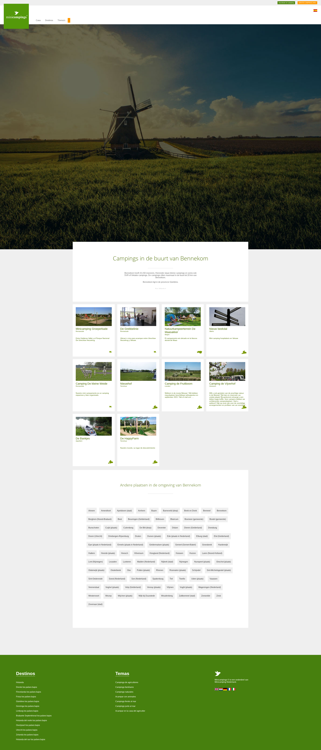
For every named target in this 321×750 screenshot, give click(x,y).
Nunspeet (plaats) (202, 562)
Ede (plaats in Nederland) (178, 536)
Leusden (113, 562)
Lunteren (127, 562)
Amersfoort (106, 511)
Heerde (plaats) (108, 553)
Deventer (162, 528)
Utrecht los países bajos (26, 730)
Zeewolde (205, 596)
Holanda (20, 682)
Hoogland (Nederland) (160, 553)
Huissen (179, 553)
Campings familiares (124, 687)
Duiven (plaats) (154, 536)
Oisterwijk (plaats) (96, 570)
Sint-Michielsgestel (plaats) (219, 570)
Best (120, 519)
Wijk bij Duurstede (147, 596)
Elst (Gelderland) (221, 536)
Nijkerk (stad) (167, 562)
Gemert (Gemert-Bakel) (185, 545)
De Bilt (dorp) (145, 528)
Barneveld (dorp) (170, 511)
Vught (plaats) (186, 587)
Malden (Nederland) (146, 562)
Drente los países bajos (26, 687)
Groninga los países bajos (27, 706)
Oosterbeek (116, 570)
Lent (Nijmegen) (95, 562)
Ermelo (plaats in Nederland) (130, 545)
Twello (182, 579)
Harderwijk (223, 545)
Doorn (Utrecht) (95, 536)
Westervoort (93, 596)
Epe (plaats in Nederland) (99, 545)
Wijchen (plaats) (125, 596)
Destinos (49, 20)
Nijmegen (183, 562)
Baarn (154, 511)
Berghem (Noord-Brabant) (99, 519)
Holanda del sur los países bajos (30, 739)
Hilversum (138, 553)
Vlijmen (170, 587)
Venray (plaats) (153, 587)
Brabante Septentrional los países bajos (34, 716)
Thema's (61, 20)
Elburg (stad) (202, 536)
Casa (38, 20)
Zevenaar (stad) (95, 604)
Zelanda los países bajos (27, 735)
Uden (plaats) (197, 579)
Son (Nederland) (138, 579)
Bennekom (221, 511)
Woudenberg (167, 596)
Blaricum (174, 519)
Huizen (192, 553)
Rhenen (159, 570)
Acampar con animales (125, 697)
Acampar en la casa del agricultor (130, 711)
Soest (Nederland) (117, 579)
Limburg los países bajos (27, 711)
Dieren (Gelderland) (193, 528)
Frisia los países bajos (26, 697)
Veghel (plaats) (112, 587)
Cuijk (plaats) (111, 528)
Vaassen (213, 579)
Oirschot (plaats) (223, 562)
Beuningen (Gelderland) (138, 519)
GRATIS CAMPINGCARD (307, 3)
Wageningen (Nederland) (209, 587)
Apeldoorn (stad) (124, 511)
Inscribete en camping (286, 3)
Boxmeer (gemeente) (194, 519)
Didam (175, 528)
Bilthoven (160, 519)
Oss (129, 570)
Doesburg (212, 528)
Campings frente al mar (125, 701)
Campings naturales (124, 692)
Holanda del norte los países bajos (31, 720)
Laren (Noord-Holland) (212, 553)
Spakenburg (157, 579)
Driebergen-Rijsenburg (118, 536)
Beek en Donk (190, 511)
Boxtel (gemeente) (218, 519)
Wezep (108, 596)
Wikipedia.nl (162, 288)
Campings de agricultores (126, 682)
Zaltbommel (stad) (187, 596)
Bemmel (207, 511)
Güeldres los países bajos (27, 701)
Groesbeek (207, 545)
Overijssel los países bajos (28, 725)
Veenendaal (93, 587)
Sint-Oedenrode (95, 579)
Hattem (91, 553)
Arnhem (141, 511)
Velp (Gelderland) (133, 587)
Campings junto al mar (125, 706)
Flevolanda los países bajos (28, 692)
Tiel (171, 579)
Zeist (218, 596)
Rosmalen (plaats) (178, 570)
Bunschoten (93, 528)
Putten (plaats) (143, 570)
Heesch (124, 553)
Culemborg (128, 528)
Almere (91, 511)
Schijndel (196, 570)
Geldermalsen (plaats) (159, 545)
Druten (138, 536)
